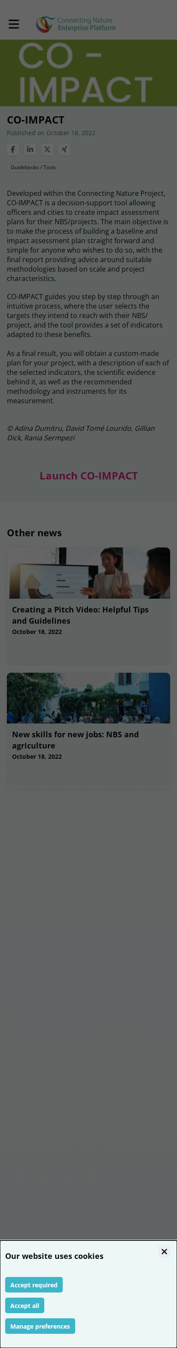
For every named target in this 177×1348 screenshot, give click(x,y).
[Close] (164, 1252)
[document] (88, 1294)
